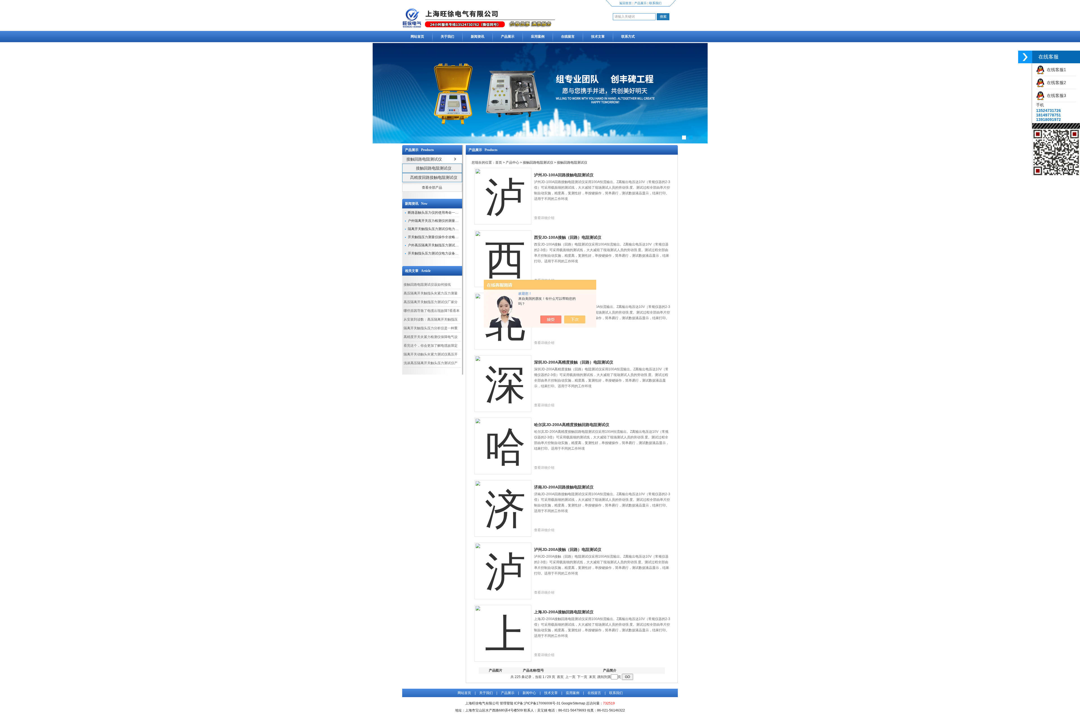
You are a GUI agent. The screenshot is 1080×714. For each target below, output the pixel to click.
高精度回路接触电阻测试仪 (433, 177)
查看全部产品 (432, 188)
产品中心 (512, 163)
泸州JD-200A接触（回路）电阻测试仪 (567, 549)
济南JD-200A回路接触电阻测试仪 (563, 487)
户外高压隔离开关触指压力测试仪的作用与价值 (443, 245)
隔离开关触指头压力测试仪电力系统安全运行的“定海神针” (451, 229)
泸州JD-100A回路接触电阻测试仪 (563, 175)
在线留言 (568, 37)
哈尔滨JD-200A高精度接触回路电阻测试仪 (571, 424)
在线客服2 (1055, 82)
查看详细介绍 (544, 218)
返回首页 (625, 3)
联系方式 (628, 37)
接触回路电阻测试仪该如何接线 (427, 285)
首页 (498, 163)
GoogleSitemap (573, 703)
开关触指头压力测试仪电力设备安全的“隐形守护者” (446, 253)
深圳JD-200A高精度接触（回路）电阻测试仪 (573, 362)
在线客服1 (1055, 69)
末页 (592, 677)
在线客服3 (1055, 95)
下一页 (582, 677)
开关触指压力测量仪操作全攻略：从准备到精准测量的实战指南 (455, 237)
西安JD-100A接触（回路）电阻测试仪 (567, 237)
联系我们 (655, 3)
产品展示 (640, 3)
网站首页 (417, 37)
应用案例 (537, 37)
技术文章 (598, 37)
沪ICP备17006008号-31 (542, 703)
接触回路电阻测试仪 (433, 168)
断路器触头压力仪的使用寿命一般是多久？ (440, 213)
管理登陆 (506, 703)
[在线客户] (1025, 57)
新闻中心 (529, 693)
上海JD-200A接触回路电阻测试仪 (563, 612)
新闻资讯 (477, 37)
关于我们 (447, 37)
